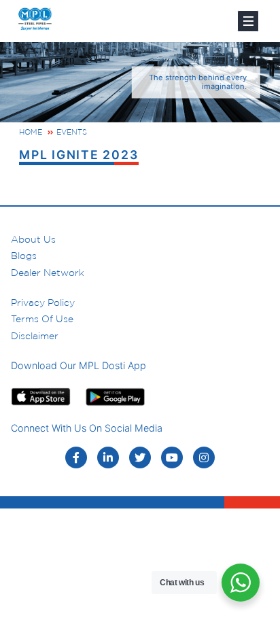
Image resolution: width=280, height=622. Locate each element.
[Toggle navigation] (248, 21)
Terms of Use (42, 319)
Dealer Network (47, 272)
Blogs (24, 255)
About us (33, 239)
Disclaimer (34, 336)
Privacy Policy (43, 302)
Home (30, 132)
